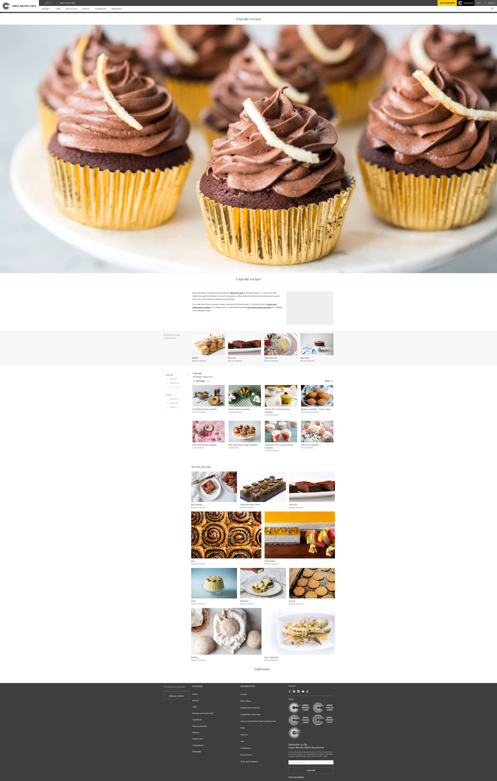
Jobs (242, 741)
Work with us (245, 701)
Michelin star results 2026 (202, 713)
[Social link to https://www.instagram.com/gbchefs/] (298, 691)
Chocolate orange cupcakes (259, 307)
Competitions (197, 745)
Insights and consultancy (250, 708)
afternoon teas (236, 293)
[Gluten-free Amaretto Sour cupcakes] (281, 396)
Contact (243, 694)
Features (195, 732)
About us (244, 734)
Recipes (195, 700)
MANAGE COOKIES (176, 696)
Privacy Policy (246, 755)
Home (194, 694)
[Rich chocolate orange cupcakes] (245, 431)
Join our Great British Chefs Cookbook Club (258, 721)
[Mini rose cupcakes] (317, 431)
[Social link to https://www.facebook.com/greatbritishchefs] (289, 691)
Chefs (194, 707)
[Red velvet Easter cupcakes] (208, 431)
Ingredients (197, 719)
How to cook (197, 739)
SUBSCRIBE (310, 770)
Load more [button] (262, 669)
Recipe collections (199, 726)
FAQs (242, 728)
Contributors (245, 748)
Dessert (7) (174, 399)
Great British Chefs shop (250, 714)
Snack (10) (174, 403)
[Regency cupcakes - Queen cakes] (317, 396)
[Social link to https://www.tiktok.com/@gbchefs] (307, 691)
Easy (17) (173, 379)
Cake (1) (173, 407)
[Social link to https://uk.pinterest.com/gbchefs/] (294, 691)
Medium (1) (174, 383)
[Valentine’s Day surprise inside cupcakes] (281, 431)
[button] (46, 9)
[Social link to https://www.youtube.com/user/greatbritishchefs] (303, 691)
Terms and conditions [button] (296, 777)
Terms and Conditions (249, 761)
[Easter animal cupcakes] (245, 396)
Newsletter (196, 751)
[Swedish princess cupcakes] (208, 396)
